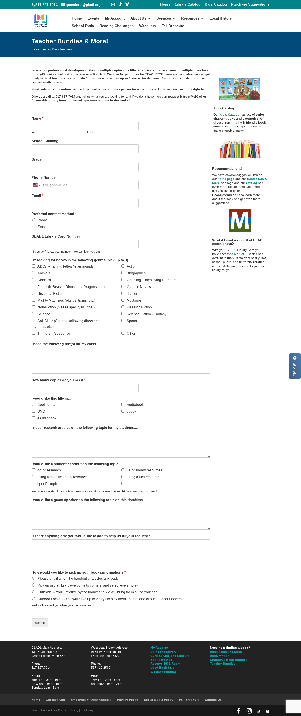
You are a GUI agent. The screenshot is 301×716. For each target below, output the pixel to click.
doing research (49, 470)
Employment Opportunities (91, 699)
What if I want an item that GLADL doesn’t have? (238, 242)
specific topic (47, 484)
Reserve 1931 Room (165, 663)
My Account (115, 18)
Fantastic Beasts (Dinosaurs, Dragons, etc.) (71, 287)
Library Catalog (188, 4)
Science (43, 314)
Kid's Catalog (223, 108)
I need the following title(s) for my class (64, 344)
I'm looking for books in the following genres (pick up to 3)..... (82, 260)
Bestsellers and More (226, 651)
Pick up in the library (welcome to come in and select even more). (88, 585)
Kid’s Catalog (229, 114)
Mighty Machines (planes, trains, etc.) (66, 300)
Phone (42, 220)
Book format (46, 404)
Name (37, 118)
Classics (44, 280)
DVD (41, 411)
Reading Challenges (117, 26)
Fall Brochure (173, 26)
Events (93, 18)
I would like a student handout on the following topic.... (77, 464)
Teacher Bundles (222, 663)
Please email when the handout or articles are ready (78, 578)
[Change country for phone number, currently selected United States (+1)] (36, 185)
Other (131, 333)
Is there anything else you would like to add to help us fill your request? (91, 536)
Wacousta (147, 26)
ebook (131, 411)
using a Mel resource (143, 477)
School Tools (83, 26)
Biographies (136, 273)
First (34, 132)
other (131, 484)
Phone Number (44, 177)
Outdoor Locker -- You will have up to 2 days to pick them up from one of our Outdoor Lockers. (109, 599)
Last (90, 132)
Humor (132, 293)
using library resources (144, 470)
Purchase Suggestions (250, 4)
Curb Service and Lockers (169, 655)
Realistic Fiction (139, 307)
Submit (40, 622)
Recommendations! (227, 168)
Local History (221, 18)
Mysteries (134, 300)
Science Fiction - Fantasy (146, 314)
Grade (37, 159)
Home (77, 18)
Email (37, 196)
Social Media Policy (158, 699)
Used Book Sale (162, 667)
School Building (45, 141)
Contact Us (213, 699)
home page (226, 179)
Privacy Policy (127, 699)
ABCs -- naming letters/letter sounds (65, 266)
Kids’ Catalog (216, 4)
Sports (132, 321)
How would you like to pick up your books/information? (79, 572)
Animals (43, 273)
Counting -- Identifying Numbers (151, 280)
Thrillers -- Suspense (53, 333)
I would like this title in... (51, 398)
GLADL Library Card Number (56, 236)
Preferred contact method (54, 214)
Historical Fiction (50, 293)
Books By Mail (161, 659)
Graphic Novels (139, 287)
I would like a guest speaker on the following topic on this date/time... (88, 500)
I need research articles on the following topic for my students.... (85, 428)
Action (132, 266)
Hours (165, 4)
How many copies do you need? (58, 380)
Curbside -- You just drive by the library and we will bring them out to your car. (97, 592)
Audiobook (135, 404)
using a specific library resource (62, 477)
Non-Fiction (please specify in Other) (66, 307)
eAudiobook (46, 418)
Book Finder (219, 655)
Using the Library (163, 651)
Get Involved (55, 699)
